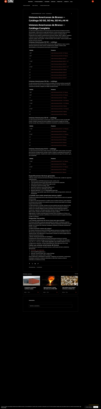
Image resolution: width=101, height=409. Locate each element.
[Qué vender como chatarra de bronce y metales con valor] (69, 280)
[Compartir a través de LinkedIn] (35, 263)
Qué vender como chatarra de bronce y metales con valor (68, 288)
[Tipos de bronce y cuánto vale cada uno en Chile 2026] (50, 280)
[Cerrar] (99, 407)
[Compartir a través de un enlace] (38, 263)
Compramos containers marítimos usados (30, 288)
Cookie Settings (89, 407)
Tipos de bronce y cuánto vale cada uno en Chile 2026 (50, 288)
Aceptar (95, 407)
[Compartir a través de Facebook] (29, 263)
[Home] (93, 1)
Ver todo (76, 273)
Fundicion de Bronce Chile (44, 5)
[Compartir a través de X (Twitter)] (32, 263)
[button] (39, 2)
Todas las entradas (26, 5)
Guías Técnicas (35, 5)
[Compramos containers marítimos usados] (31, 280)
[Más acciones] (71, 13)
